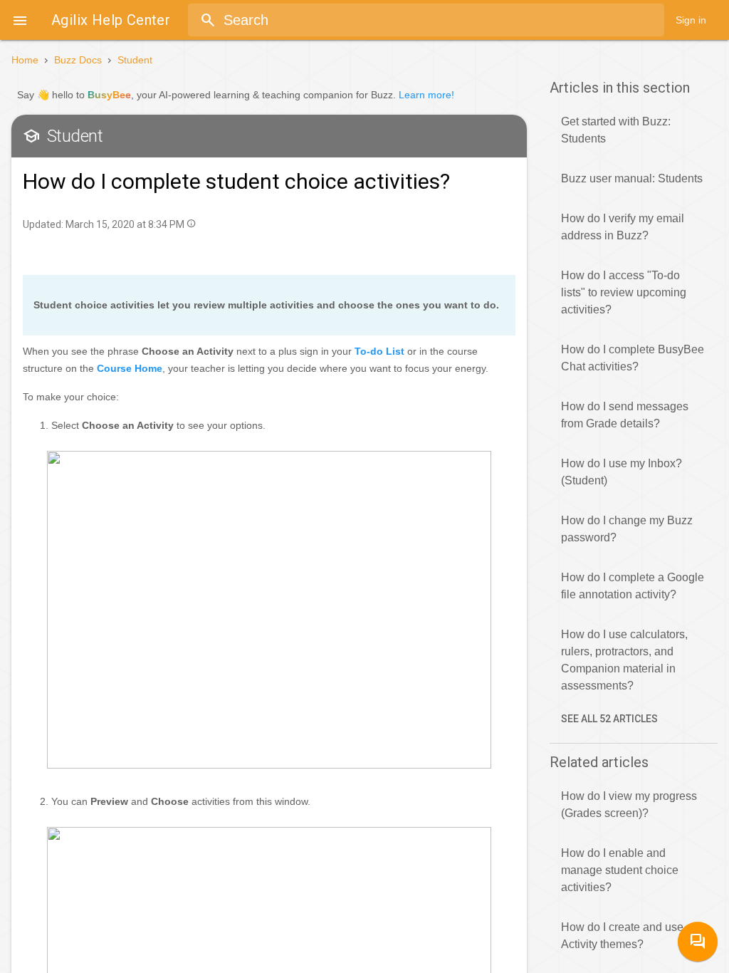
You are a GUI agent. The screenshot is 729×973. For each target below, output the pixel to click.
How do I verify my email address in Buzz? (622, 226)
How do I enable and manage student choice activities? (619, 870)
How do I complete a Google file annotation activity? (632, 585)
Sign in (691, 20)
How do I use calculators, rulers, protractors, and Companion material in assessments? (624, 660)
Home (24, 60)
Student (134, 60)
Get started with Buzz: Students (616, 130)
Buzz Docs (78, 60)
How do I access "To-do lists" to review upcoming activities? (623, 292)
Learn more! (426, 94)
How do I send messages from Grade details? (624, 415)
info (191, 223)
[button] (20, 20)
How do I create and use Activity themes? (622, 935)
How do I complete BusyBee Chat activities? (632, 358)
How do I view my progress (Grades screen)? (629, 804)
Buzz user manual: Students (632, 178)
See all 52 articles (609, 718)
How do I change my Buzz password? (627, 528)
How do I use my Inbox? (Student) (621, 471)
